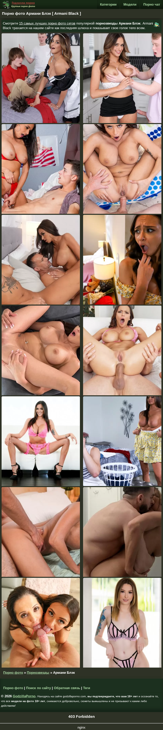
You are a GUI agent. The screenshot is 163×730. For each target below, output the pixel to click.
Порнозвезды (38, 673)
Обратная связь (67, 688)
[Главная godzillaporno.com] (19, 4)
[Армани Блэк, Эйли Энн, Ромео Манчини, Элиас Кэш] (122, 623)
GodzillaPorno (24, 696)
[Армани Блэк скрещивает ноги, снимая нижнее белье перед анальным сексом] (122, 350)
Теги (86, 688)
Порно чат (151, 4)
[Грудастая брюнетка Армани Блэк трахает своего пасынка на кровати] (41, 532)
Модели (129, 4)
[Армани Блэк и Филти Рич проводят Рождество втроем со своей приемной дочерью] (41, 260)
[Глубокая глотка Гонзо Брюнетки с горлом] (41, 441)
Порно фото (13, 673)
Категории (108, 4)
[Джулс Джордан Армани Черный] (122, 169)
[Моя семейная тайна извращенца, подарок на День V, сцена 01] (41, 169)
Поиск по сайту (38, 688)
